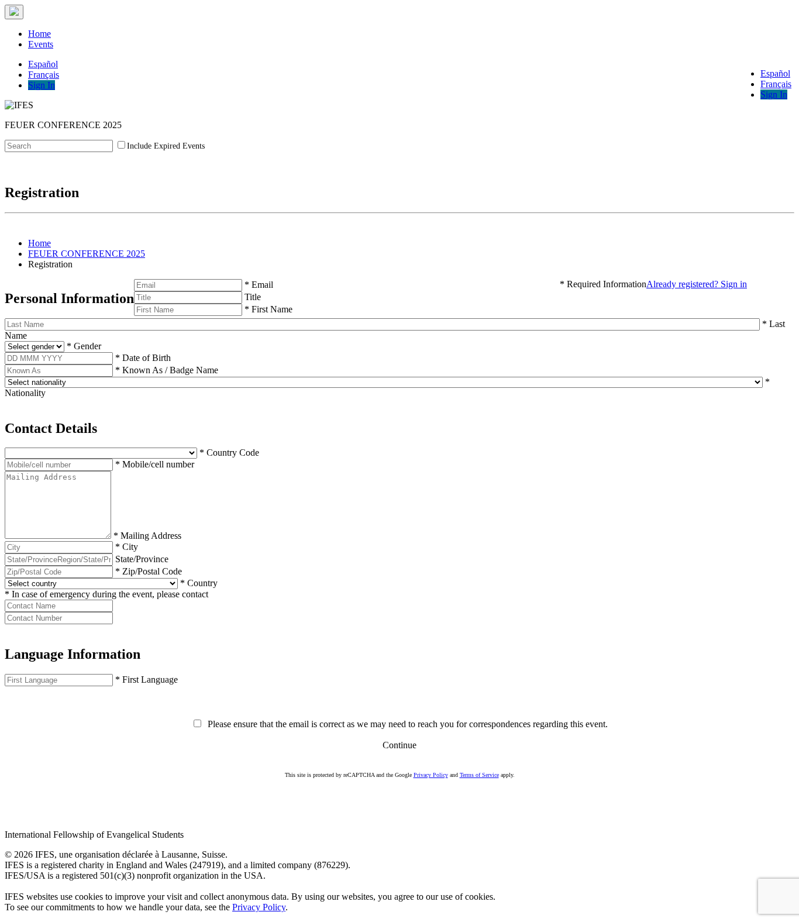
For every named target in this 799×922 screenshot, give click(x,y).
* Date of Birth (143, 358)
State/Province (141, 559)
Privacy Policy (431, 775)
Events (40, 44)
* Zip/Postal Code (148, 571)
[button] (399, 428)
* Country (199, 583)
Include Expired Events (166, 146)
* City (126, 547)
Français (775, 84)
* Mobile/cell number (154, 464)
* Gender (84, 346)
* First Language (146, 679)
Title (252, 297)
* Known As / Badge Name (166, 370)
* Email (258, 285)
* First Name (268, 309)
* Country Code (229, 452)
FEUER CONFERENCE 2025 (86, 254)
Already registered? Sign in (696, 284)
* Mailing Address (147, 536)
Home (39, 34)
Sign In (773, 94)
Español (775, 73)
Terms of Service (479, 775)
